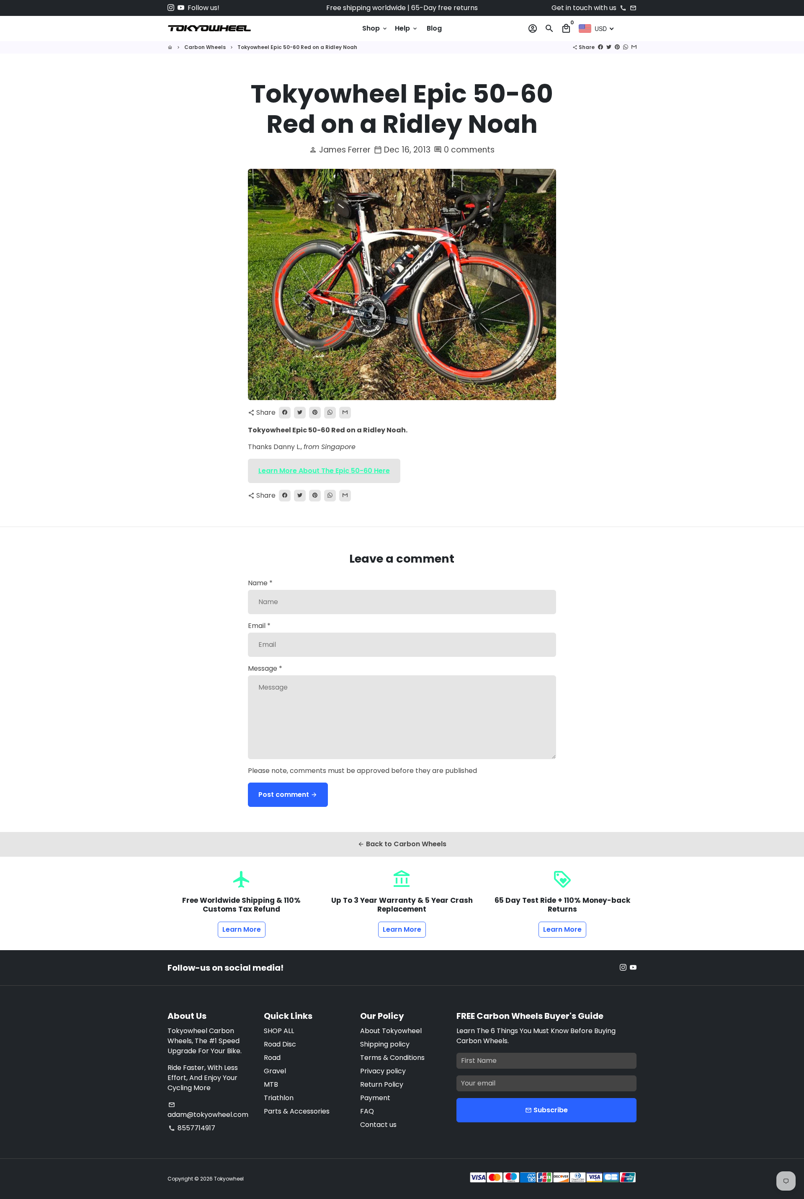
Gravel (275, 1071)
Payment (375, 1098)
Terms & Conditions (392, 1057)
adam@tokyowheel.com (208, 1110)
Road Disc (280, 1044)
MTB (271, 1084)
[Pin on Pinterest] (617, 47)
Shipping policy (385, 1044)
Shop (375, 28)
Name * (260, 583)
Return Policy (381, 1084)
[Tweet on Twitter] (608, 47)
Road (272, 1057)
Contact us (378, 1124)
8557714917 (191, 1128)
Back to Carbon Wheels (402, 844)
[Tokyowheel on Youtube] (181, 8)
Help (406, 28)
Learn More (241, 929)
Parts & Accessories (297, 1111)
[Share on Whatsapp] (625, 47)
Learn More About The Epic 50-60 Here (324, 470)
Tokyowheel (229, 1178)
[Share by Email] (633, 47)
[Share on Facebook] (600, 47)
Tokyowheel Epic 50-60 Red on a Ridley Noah (297, 47)
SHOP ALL (279, 1031)
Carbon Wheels (205, 47)
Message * (265, 668)
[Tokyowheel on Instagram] (171, 8)
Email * (259, 626)
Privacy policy (383, 1071)
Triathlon (279, 1098)
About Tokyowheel (391, 1031)
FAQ (367, 1111)
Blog (434, 28)
